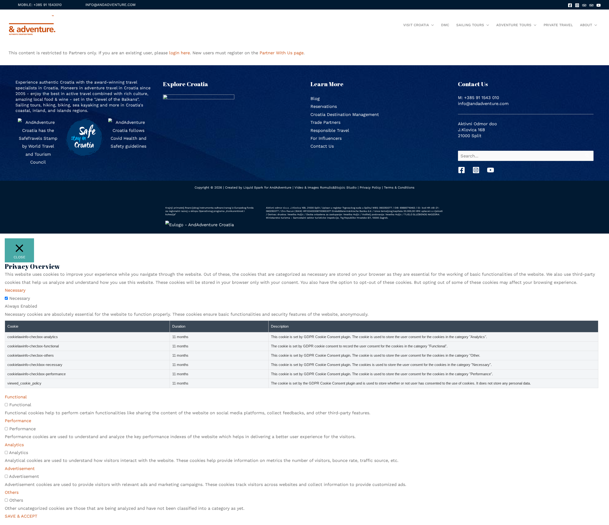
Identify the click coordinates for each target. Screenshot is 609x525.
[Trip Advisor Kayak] (591, 5)
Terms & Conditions (399, 187)
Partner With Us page (282, 52)
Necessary (19, 298)
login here (179, 52)
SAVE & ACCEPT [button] (21, 516)
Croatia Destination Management (344, 114)
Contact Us (322, 146)
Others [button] (12, 492)
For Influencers (326, 138)
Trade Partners (325, 122)
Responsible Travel (329, 130)
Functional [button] (16, 396)
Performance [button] (18, 420)
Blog (315, 98)
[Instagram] (577, 5)
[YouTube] (598, 5)
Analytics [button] (14, 444)
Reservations (323, 106)
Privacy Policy (370, 187)
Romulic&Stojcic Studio (338, 187)
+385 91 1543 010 (481, 97)
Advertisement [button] (20, 468)
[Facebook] (570, 5)
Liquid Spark (253, 187)
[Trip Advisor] (584, 5)
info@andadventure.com (483, 103)
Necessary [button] (15, 290)
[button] (39, 5)
